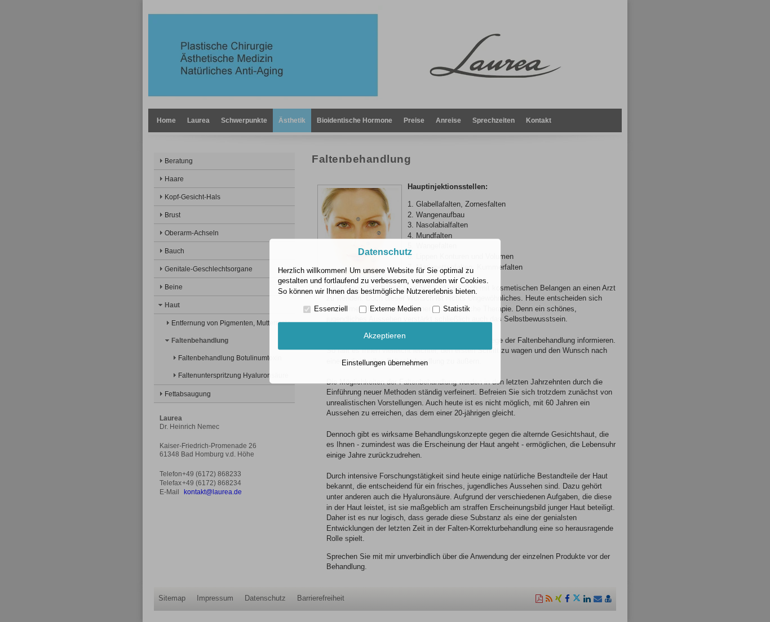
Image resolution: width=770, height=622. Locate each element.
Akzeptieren (385, 336)
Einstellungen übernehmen (385, 363)
